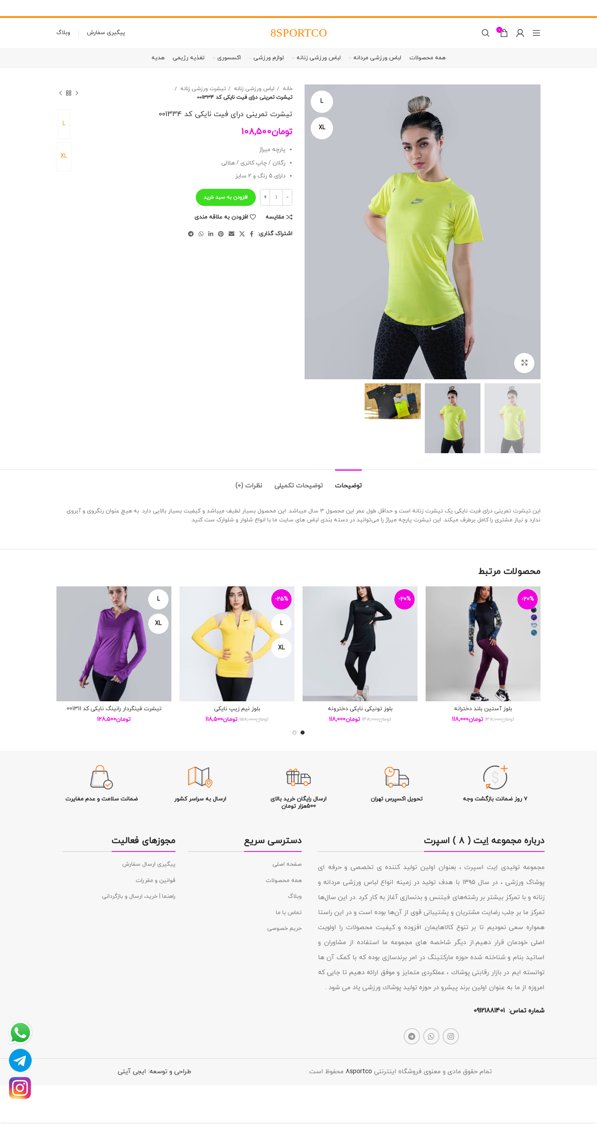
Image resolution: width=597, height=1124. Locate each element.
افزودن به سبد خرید (226, 197)
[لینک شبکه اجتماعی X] (242, 234)
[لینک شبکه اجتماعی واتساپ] (201, 234)
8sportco (359, 1071)
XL (64, 156)
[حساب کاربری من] (520, 33)
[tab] (348, 481)
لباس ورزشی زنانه (253, 89)
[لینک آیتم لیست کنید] (245, 864)
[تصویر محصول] (483, 643)
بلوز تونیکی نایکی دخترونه (360, 709)
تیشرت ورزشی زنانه (202, 89)
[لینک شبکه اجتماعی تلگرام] (191, 234)
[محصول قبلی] (77, 93)
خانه (286, 89)
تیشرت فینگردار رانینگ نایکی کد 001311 (114, 709)
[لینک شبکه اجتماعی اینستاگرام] (451, 1036)
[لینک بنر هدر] (310, 8)
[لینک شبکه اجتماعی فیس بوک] (251, 234)
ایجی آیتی (132, 1071)
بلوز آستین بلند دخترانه (483, 709)
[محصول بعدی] (60, 93)
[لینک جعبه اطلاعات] (495, 784)
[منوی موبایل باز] (536, 33)
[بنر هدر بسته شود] (10, 8)
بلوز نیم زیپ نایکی (237, 709)
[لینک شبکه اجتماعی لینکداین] (211, 234)
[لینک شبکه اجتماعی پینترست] (221, 234)
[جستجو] (486, 33)
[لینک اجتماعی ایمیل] (231, 234)
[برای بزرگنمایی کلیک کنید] (524, 363)
